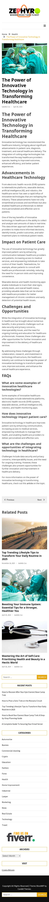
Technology (7, 819)
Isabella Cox (6, 107)
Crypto (5, 756)
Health (5, 779)
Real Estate (7, 813)
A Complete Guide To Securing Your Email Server (22, 724)
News (4, 808)
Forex (4, 773)
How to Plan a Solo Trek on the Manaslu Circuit (22, 700)
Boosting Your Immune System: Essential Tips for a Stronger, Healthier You (21, 608)
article (30, 483)
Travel (4, 825)
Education (6, 762)
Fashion (5, 768)
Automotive (7, 739)
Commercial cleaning (11, 750)
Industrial (6, 790)
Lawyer (5, 796)
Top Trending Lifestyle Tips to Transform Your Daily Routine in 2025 (22, 556)
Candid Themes (24, 889)
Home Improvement (11, 785)
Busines (5, 745)
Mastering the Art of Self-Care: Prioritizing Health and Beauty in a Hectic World (23, 659)
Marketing (6, 802)
